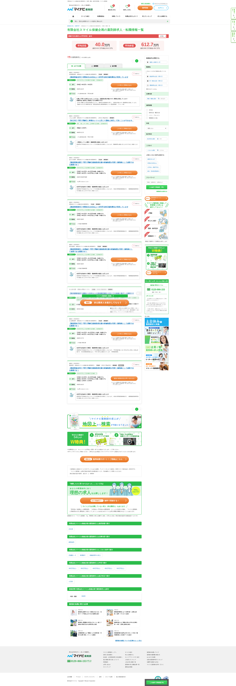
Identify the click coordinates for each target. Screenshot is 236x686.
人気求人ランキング (130, 659)
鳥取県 (83, 596)
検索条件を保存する (161, 191)
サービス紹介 (85, 16)
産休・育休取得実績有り (153, 171)
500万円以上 (120, 568)
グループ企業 (108, 677)
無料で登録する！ (105, 501)
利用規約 (105, 662)
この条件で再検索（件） (157, 187)
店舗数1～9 (72, 555)
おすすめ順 (77, 66)
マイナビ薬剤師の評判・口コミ (155, 664)
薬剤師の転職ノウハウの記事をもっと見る (128, 640)
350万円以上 (84, 568)
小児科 (71, 581)
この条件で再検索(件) (157, 682)
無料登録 (145, 8)
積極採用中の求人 (95, 555)
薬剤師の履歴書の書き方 (153, 654)
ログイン (161, 8)
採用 (100, 677)
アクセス (78, 677)
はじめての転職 (151, 657)
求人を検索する (162, 16)
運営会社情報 (128, 667)
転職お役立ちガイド (131, 16)
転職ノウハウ (116, 16)
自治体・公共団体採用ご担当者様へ (112, 657)
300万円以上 (72, 568)
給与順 (114, 66)
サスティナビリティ (89, 677)
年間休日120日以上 (152, 163)
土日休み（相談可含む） (153, 167)
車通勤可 (82, 555)
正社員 (71, 529)
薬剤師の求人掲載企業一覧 (132, 664)
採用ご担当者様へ (146, 3)
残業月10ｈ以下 (151, 159)
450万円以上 (108, 568)
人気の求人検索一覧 (130, 662)
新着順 (96, 66)
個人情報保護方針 (121, 677)
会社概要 (69, 677)
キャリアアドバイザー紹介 (132, 657)
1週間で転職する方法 (152, 662)
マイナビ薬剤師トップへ (109, 652)
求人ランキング (147, 16)
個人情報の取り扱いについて (111, 659)
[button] (137, 74)
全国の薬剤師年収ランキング (154, 659)
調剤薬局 (71, 542)
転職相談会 (100, 16)
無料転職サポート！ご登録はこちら (103, 459)
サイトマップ (106, 667)
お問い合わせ (106, 664)
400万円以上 (96, 568)
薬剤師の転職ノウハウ (153, 652)
